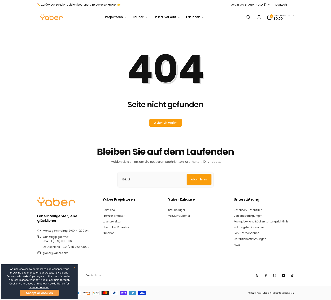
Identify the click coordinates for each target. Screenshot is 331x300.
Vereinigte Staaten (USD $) (248, 5)
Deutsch (281, 5)
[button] (115, 17)
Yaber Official (263, 293)
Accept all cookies (39, 293)
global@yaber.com (55, 253)
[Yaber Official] (56, 205)
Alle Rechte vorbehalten (282, 293)
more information (39, 287)
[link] (78, 4)
